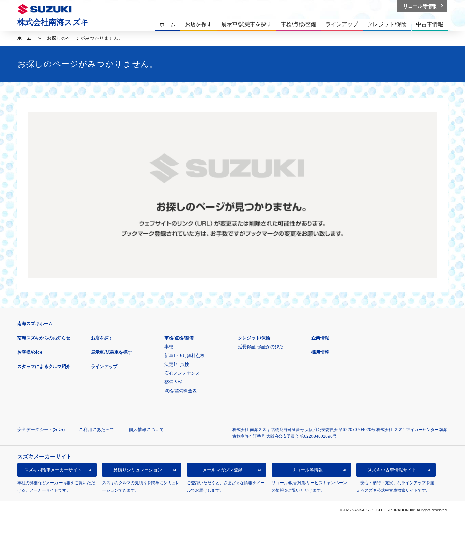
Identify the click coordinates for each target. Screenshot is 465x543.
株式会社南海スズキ (53, 22)
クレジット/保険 (254, 337)
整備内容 (173, 382)
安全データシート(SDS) (41, 429)
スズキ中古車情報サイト (392, 469)
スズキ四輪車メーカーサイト (53, 469)
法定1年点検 (176, 364)
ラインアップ (104, 366)
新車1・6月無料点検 (184, 355)
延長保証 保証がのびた (261, 346)
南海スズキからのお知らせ (43, 337)
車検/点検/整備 (179, 337)
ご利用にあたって (96, 429)
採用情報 (320, 352)
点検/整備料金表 (180, 390)
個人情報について (146, 429)
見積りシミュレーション (137, 469)
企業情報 (320, 337)
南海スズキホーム (35, 323)
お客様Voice (29, 352)
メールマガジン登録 (222, 469)
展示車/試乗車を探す (111, 352)
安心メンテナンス (182, 373)
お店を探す (102, 337)
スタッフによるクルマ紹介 (43, 366)
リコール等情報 (307, 469)
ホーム (24, 38)
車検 (168, 346)
